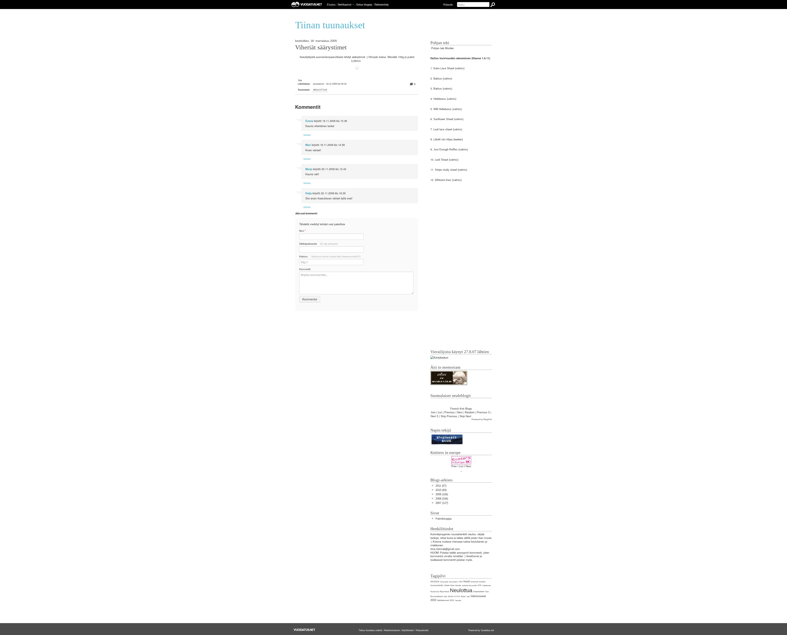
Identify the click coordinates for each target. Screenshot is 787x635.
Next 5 (434, 416)
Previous (449, 412)
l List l (462, 466)
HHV (461, 582)
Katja (308, 193)
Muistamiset (434, 592)
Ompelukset (478, 591)
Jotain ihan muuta (452, 585)
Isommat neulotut (478, 582)
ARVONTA (434, 582)
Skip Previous (449, 416)
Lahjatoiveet (486, 585)
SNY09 (450, 597)
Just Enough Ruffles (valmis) (450, 149)
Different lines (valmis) (448, 180)
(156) (442, 494)
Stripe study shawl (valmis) (450, 169)
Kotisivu (330, 256)
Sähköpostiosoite (318, 243)
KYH (480, 585)
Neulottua (320, 90)
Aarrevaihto (444, 582)
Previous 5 (483, 412)
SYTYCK (457, 597)
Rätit (445, 597)
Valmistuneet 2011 (445, 600)
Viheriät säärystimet (321, 47)
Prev (454, 466)
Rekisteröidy (381, 4)
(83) (441, 490)
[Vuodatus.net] (304, 629)
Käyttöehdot (408, 630)
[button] (353, 4)
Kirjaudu (448, 4)
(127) (442, 502)
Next (460, 412)
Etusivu (331, 4)
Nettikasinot (344, 4)
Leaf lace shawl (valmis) (447, 129)
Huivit (466, 581)
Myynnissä (444, 592)
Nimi (302, 231)
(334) (442, 498)
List (440, 412)
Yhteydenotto (422, 630)
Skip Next (465, 416)
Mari (308, 145)
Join (433, 412)
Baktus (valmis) (442, 78)
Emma (309, 121)
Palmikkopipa (444, 518)
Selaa (364, 4)
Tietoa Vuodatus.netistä (370, 630)
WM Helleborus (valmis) (447, 109)
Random (470, 412)
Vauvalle (458, 600)
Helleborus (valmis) (444, 98)
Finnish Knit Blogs (461, 408)
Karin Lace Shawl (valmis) (448, 68)
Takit (468, 597)
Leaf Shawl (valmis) (447, 159)
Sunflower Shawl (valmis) (448, 119)
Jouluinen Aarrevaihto (469, 585)
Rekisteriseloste (392, 630)
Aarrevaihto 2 (453, 582)
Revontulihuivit (436, 596)
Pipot (487, 592)
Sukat (463, 596)
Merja (308, 169)
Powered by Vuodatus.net (481, 630)
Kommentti (304, 269)
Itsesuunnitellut (436, 585)
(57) (441, 485)
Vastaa (307, 134)
